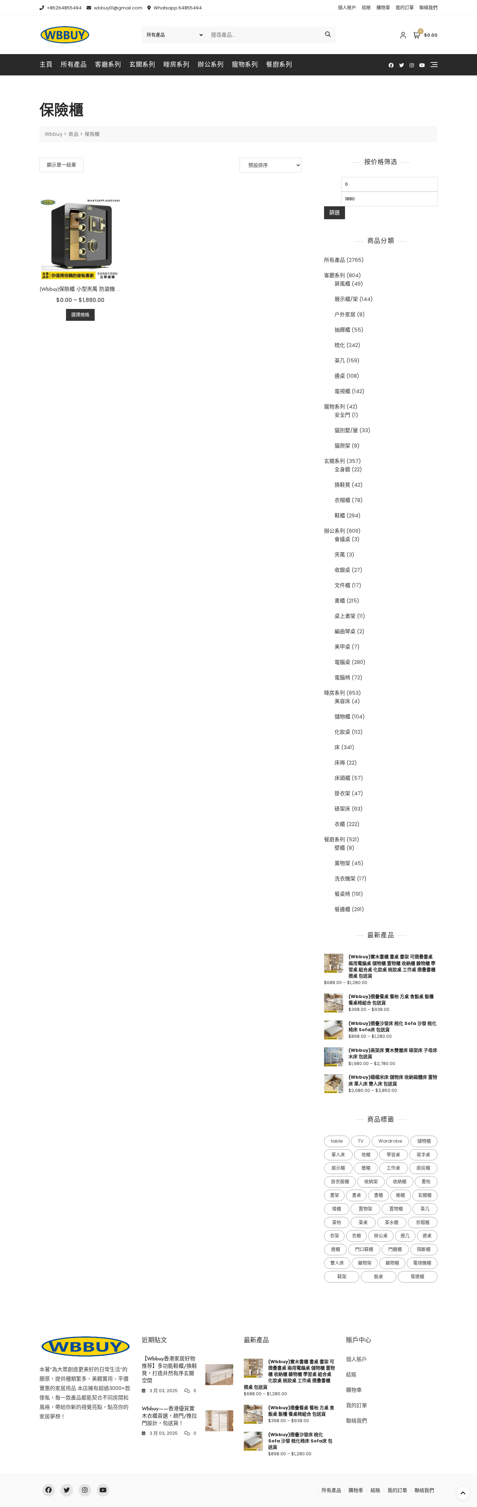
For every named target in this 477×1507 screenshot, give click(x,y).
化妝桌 (342, 732)
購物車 (383, 7)
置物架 (342, 863)
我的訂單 (405, 7)
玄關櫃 (425, 1195)
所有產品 (74, 64)
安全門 (342, 415)
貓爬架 (342, 445)
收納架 (371, 1181)
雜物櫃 (392, 1262)
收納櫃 (399, 1181)
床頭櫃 (342, 778)
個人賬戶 (347, 7)
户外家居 (345, 314)
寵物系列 (245, 64)
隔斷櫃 (424, 1249)
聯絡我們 (428, 7)
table (337, 1141)
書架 (334, 1195)
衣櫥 (356, 1235)
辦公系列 (210, 64)
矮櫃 (336, 1208)
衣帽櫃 (342, 500)
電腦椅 (342, 677)
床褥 (340, 762)
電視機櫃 (422, 1262)
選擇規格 (80, 314)
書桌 (356, 1195)
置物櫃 (396, 1208)
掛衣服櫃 (340, 1181)
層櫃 (365, 1168)
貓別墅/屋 (346, 430)
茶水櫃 (391, 1222)
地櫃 (365, 1154)
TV (361, 1141)
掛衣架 (342, 793)
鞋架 (341, 1276)
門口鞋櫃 (364, 1249)
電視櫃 (342, 391)
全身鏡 (342, 469)
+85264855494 (64, 8)
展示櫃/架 (346, 299)
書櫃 (340, 600)
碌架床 (342, 808)
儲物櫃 (342, 716)
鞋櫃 (340, 515)
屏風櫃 (342, 283)
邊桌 (340, 375)
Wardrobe (390, 1141)
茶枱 (336, 1222)
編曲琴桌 (345, 631)
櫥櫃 (400, 1195)
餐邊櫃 (342, 909)
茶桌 (363, 1222)
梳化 (340, 345)
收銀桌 (342, 570)
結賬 (366, 7)
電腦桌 (342, 662)
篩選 (334, 212)
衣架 (334, 1235)
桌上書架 (345, 616)
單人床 (338, 1154)
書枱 (426, 1181)
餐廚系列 (279, 64)
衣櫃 (340, 824)
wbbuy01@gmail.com (117, 8)
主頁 (45, 64)
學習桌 (393, 1154)
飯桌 (378, 1276)
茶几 (340, 360)
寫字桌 (423, 1154)
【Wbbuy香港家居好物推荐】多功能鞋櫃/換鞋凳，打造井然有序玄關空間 (169, 1369)
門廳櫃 (395, 1249)
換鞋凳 (342, 484)
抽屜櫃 (342, 329)
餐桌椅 (342, 893)
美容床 (342, 701)
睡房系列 (176, 64)
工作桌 (393, 1168)
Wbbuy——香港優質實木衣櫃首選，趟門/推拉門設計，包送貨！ (169, 1416)
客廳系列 (108, 64)
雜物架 (365, 1262)
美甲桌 (342, 646)
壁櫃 (340, 847)
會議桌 (342, 539)
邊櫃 (335, 1249)
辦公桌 (381, 1235)
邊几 (405, 1235)
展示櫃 (338, 1168)
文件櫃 (342, 585)
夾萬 (340, 554)
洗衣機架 (345, 878)
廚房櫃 (423, 1168)
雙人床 (337, 1262)
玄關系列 (142, 64)
